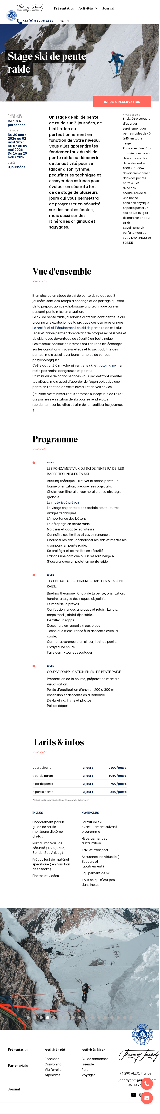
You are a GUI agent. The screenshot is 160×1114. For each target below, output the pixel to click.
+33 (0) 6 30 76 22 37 (38, 20)
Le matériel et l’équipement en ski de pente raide (71, 327)
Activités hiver (93, 1049)
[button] (28, 1017)
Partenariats (18, 1065)
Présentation (64, 8)
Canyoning (53, 1064)
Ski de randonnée (95, 1058)
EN (67, 21)
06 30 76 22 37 (147, 1084)
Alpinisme (52, 1074)
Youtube (133, 1095)
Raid (85, 1069)
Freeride (88, 1064)
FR (61, 21)
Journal (108, 8)
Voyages (88, 1074)
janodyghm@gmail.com (147, 1098)
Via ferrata (53, 1069)
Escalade (52, 1058)
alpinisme (108, 365)
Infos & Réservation (122, 101)
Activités (86, 8)
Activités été (55, 1049)
